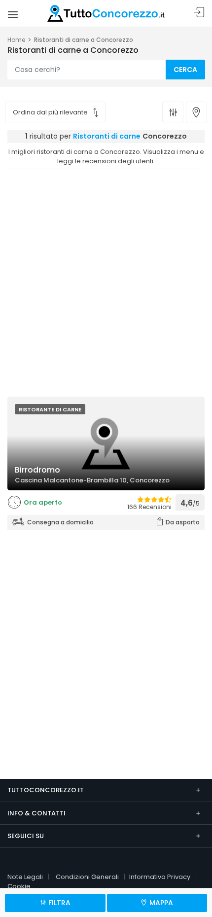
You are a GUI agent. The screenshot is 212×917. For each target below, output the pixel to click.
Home (16, 40)
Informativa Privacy (159, 876)
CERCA (185, 69)
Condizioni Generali (87, 876)
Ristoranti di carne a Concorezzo (83, 40)
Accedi (199, 12)
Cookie (19, 886)
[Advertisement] (106, 280)
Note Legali (25, 876)
